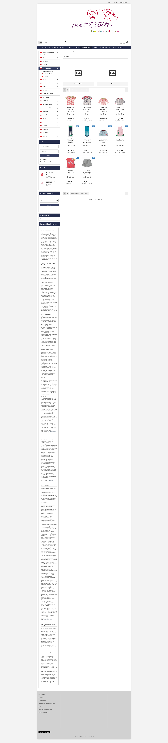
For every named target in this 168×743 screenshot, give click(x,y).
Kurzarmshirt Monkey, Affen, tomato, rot (71, 109)
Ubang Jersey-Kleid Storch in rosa (120, 140)
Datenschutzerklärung (43, 712)
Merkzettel (124, 2)
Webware (45, 111)
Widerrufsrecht (42, 700)
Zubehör (45, 125)
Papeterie (45, 132)
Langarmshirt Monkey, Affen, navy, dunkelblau (120, 109)
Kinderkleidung (86, 47)
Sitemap (42, 218)
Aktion (62, 47)
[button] (109, 2)
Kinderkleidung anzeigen (47, 71)
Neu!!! (114, 47)
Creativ (45, 136)
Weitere (120, 47)
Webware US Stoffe (48, 108)
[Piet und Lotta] (84, 21)
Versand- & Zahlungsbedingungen (46, 703)
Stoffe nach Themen (48, 93)
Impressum (41, 697)
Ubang (46, 76)
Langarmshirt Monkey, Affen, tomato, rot (104, 109)
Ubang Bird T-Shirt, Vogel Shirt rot (70, 172)
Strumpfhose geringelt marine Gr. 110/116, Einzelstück (70, 140)
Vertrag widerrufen (44, 732)
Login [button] (116, 2)
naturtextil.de (49, 433)
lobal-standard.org (51, 431)
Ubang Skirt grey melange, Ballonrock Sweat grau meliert (87, 172)
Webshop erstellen (78, 736)
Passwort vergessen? (45, 161)
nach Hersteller (105, 47)
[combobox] (75, 90)
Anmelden (49, 155)
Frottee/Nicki (46, 122)
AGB (39, 706)
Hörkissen (45, 129)
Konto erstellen (43, 159)
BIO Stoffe (45, 100)
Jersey (77, 47)
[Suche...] (65, 42)
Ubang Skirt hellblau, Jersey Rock (103, 140)
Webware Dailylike (47, 104)
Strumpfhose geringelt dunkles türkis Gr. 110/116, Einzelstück (87, 140)
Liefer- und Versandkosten (45, 709)
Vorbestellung (46, 97)
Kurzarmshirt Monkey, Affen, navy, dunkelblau (87, 109)
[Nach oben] (163, 740)
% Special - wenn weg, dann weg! (48, 47)
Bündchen (45, 115)
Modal (95, 47)
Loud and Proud (48, 73)
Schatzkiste (46, 90)
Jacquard (70, 47)
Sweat (44, 118)
